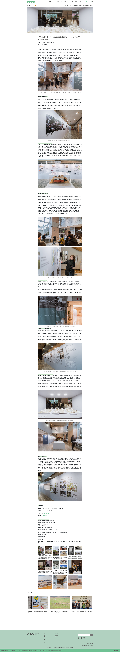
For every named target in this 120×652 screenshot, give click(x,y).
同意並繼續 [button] (116, 650)
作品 (69, 1)
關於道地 (56, 635)
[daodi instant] (81, 638)
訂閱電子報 (80, 633)
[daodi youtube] (84, 638)
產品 (61, 1)
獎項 (65, 1)
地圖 (72, 1)
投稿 (55, 636)
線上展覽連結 (44, 515)
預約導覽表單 (46, 513)
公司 (76, 1)
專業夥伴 (80, 1)
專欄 (54, 1)
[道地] (31, 2)
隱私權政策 (60, 650)
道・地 (45, 1)
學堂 (58, 1)
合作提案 (56, 638)
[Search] (83, 1)
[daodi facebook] (78, 638)
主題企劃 (50, 1)
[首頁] (33, 634)
